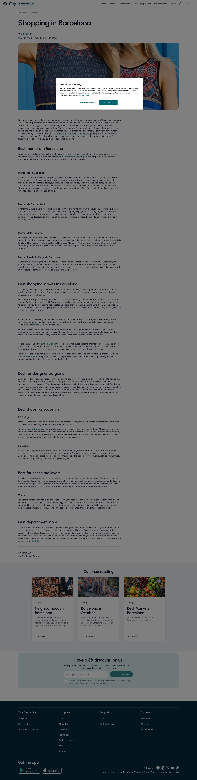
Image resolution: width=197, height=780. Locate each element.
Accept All (108, 103)
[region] (99, 94)
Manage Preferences (88, 102)
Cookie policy (84, 95)
